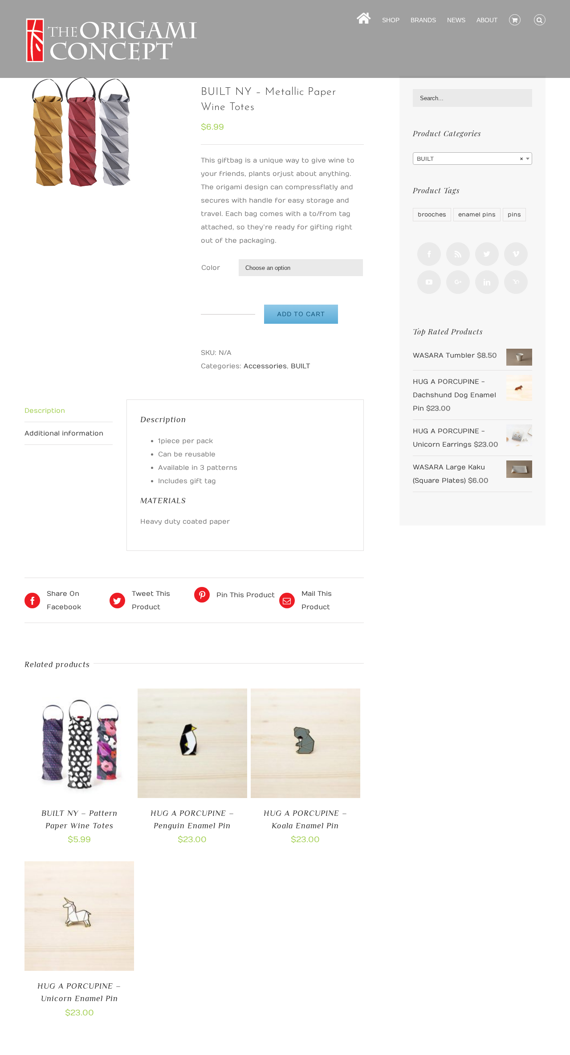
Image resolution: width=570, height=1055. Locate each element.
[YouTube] (429, 282)
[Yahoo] (516, 282)
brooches (432, 214)
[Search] (540, 19)
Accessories (265, 366)
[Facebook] (429, 254)
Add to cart (301, 314)
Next (179, 132)
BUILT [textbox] (470, 159)
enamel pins (477, 214)
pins (514, 214)
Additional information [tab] (63, 433)
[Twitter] (487, 254)
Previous (33, 132)
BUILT (300, 366)
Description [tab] (44, 411)
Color (210, 268)
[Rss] (458, 254)
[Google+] (458, 282)
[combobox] (472, 158)
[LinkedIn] (487, 282)
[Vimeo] (516, 254)
